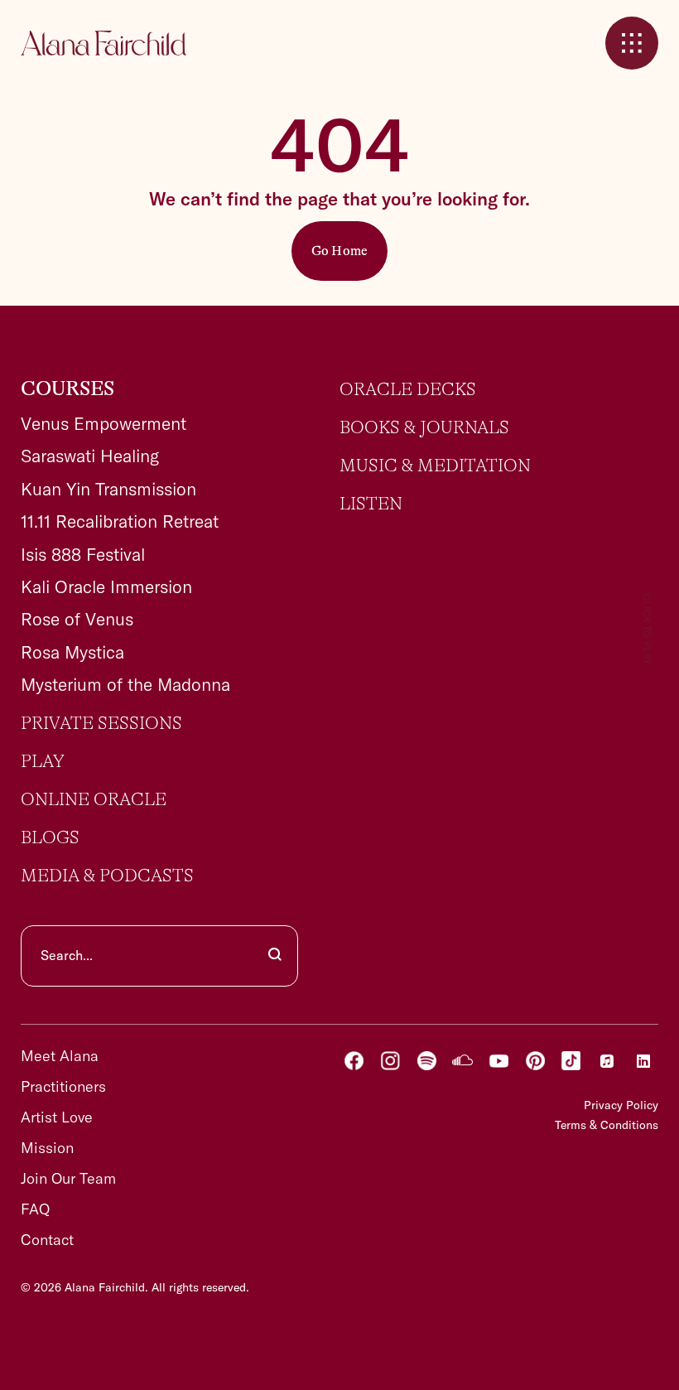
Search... (67, 955)
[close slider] (631, 43)
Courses (67, 389)
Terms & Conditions (606, 1124)
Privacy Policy (621, 1105)
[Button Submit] (275, 955)
